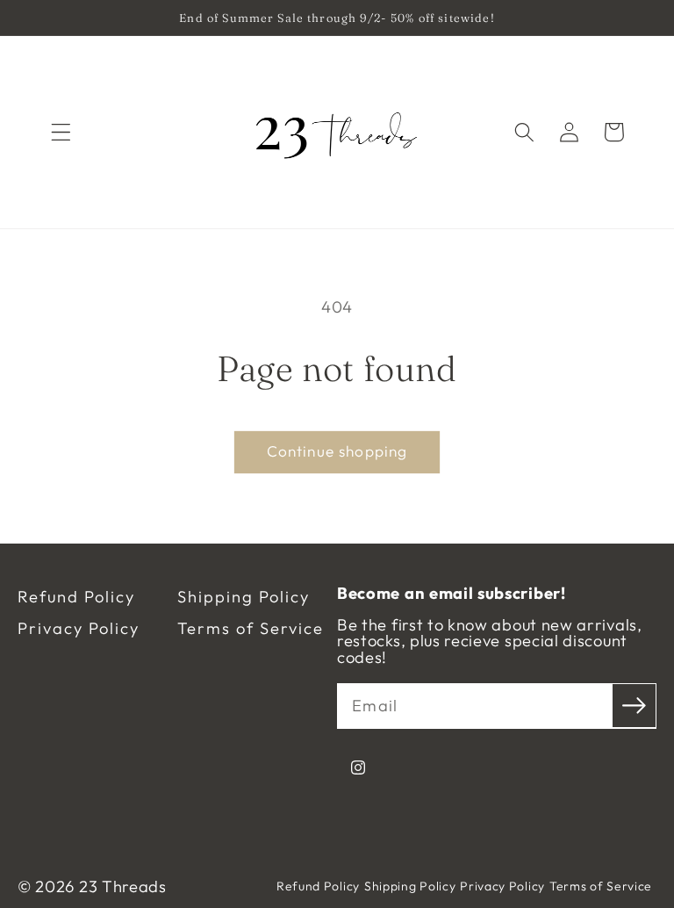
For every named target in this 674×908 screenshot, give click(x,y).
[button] (61, 132)
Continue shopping (337, 451)
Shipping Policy (243, 597)
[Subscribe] (634, 705)
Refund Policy (76, 597)
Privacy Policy (79, 629)
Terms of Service (250, 629)
